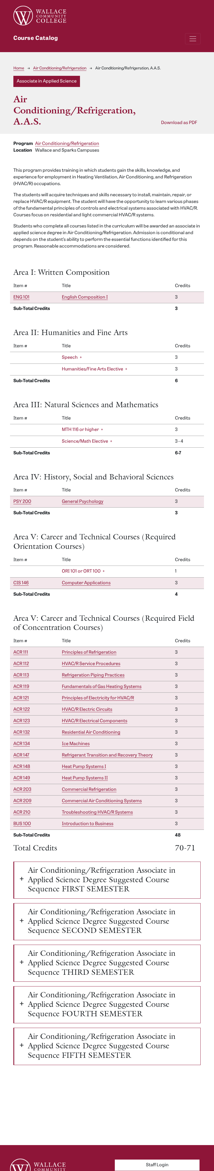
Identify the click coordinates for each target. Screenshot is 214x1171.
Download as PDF (179, 123)
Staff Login (157, 1165)
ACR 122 (21, 709)
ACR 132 (21, 732)
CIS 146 (21, 583)
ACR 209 (22, 801)
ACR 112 (21, 664)
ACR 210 (21, 812)
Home (18, 68)
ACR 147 (21, 755)
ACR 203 (22, 789)
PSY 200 (22, 502)
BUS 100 (22, 824)
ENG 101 (21, 297)
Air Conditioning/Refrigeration (59, 68)
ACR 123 (21, 721)
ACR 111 (20, 652)
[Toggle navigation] (193, 38)
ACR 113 (21, 675)
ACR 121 (21, 698)
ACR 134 (21, 744)
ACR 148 (21, 767)
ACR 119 (21, 687)
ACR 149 (21, 778)
